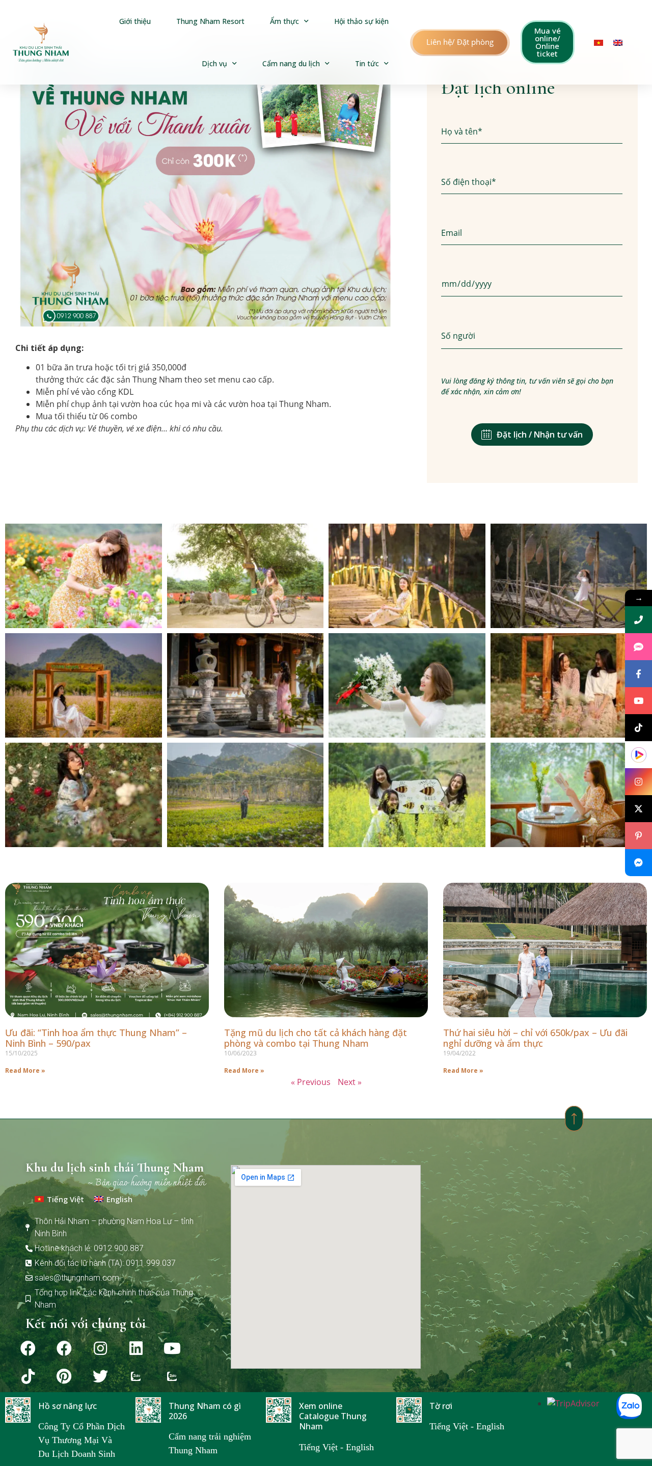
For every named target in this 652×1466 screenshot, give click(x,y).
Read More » (25, 1070)
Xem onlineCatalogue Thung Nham (333, 1416)
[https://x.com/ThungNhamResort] (638, 808)
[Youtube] (172, 1348)
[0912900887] (638, 619)
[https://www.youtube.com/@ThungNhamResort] (638, 700)
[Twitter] (100, 1376)
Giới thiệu (135, 21)
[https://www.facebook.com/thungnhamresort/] (638, 673)
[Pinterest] (64, 1376)
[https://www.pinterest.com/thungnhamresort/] (638, 835)
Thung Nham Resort (210, 21)
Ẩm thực (284, 21)
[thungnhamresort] (638, 862)
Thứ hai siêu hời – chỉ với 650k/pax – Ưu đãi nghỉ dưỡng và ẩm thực (535, 1038)
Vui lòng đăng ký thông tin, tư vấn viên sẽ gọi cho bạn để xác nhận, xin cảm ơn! (527, 386)
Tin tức (367, 63)
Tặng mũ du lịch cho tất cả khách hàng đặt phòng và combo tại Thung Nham (315, 1038)
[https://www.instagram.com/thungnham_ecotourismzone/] (638, 781)
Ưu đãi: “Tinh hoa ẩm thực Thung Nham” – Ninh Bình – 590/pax (96, 1038)
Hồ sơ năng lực (67, 1405)
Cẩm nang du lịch (291, 63)
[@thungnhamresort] (638, 727)
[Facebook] (28, 1348)
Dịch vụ (214, 63)
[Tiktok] (28, 1376)
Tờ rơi (440, 1405)
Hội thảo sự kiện (361, 21)
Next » (350, 1082)
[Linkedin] (136, 1348)
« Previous (311, 1082)
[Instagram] (100, 1348)
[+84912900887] (638, 646)
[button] (460, 43)
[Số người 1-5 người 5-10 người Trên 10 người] (531, 336)
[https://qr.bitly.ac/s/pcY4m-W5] (638, 754)
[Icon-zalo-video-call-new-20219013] (136, 1376)
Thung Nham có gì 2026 (205, 1411)
